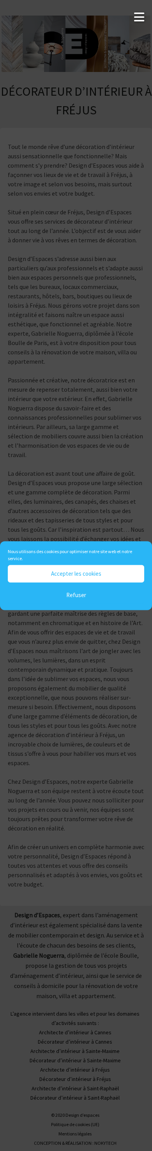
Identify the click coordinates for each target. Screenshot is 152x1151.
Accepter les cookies (76, 573)
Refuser (76, 595)
